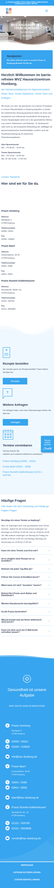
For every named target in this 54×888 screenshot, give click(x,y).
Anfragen (15, 422)
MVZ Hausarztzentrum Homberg (27, 26)
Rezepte (15, 381)
